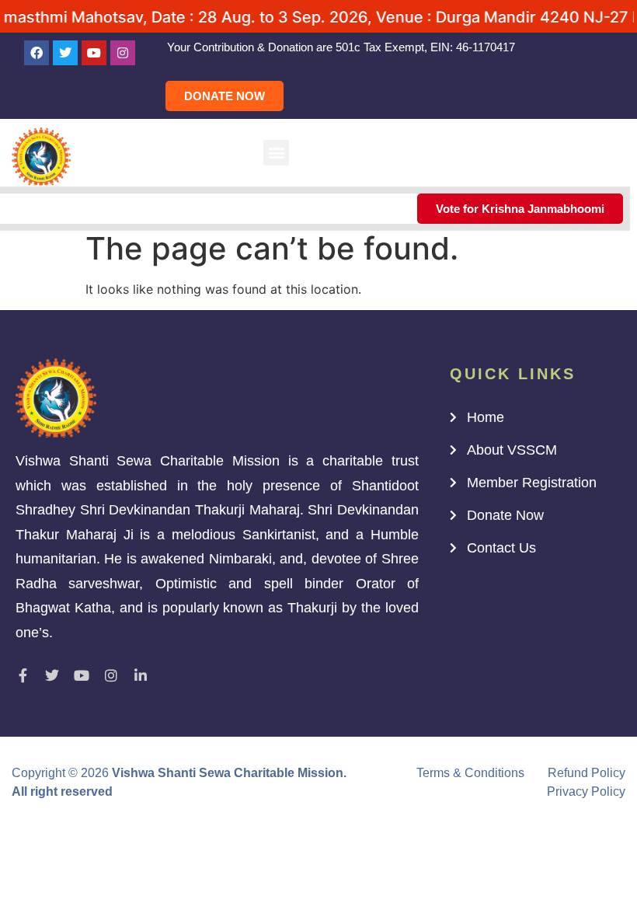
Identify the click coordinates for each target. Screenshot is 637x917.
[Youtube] (94, 52)
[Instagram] (122, 52)
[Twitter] (65, 52)
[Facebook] (36, 52)
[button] (276, 153)
